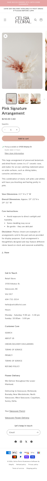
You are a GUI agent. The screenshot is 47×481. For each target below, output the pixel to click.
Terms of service (18, 468)
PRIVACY (9, 355)
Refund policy (21, 464)
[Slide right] (44, 99)
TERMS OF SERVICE (13, 350)
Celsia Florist (18, 461)
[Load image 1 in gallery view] (11, 98)
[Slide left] (3, 99)
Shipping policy (31, 468)
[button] (5, 20)
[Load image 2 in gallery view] (23, 98)
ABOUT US (9, 338)
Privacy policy (33, 464)
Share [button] (6, 252)
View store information (14, 153)
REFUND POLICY (12, 366)
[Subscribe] (37, 432)
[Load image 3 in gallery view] (35, 98)
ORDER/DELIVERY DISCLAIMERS (19, 344)
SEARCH (8, 333)
